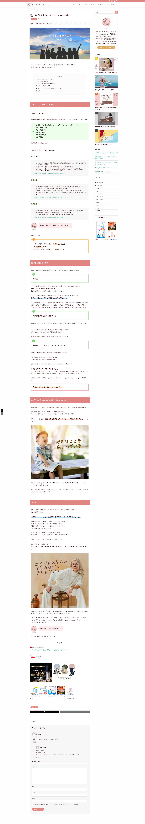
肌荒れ (98, 210)
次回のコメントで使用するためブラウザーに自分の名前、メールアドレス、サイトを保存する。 (56, 804)
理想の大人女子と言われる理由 (48, 83)
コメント (35, 767)
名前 (33, 786)
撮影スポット (40, 734)
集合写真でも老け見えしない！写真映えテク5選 (106, 153)
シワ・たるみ (100, 193)
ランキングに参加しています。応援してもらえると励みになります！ (48, 650)
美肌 (98, 208)
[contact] (114, 1)
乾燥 (98, 202)
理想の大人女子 (44, 81)
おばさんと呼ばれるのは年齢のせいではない (50, 88)
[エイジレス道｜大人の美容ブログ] (39, 4)
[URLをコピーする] (75, 712)
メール (34, 792)
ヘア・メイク (100, 199)
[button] (44, 712)
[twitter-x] (110, 1)
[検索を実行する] (116, 12)
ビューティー (100, 185)
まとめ (40, 91)
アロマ (98, 188)
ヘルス (98, 213)
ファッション (100, 196)
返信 (34, 742)
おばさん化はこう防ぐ (44, 85)
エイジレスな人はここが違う (46, 79)
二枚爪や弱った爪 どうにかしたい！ (104, 171)
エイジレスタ (34, 18)
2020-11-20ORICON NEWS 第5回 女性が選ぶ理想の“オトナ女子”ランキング (51, 173)
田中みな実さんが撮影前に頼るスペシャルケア (106, 168)
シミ (98, 191)
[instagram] (112, 1)
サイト (33, 798)
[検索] (117, 1)
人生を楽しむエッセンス (102, 217)
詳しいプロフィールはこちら (106, 47)
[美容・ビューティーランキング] (34, 648)
